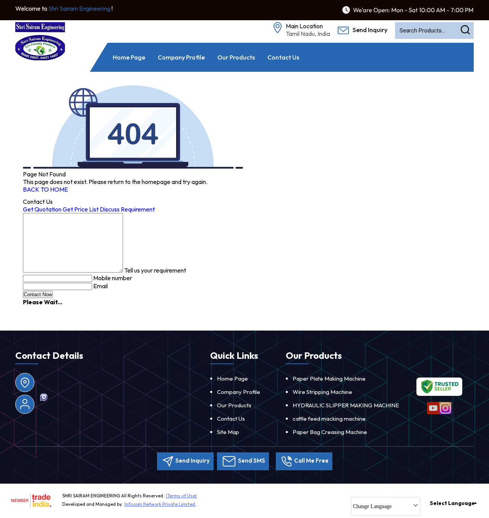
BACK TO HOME (45, 189)
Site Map (228, 432)
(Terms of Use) (181, 496)
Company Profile (181, 57)
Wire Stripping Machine (322, 391)
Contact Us (283, 57)
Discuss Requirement (127, 209)
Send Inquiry (369, 30)
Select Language (452, 503)
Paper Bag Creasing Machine (330, 432)
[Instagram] (445, 412)
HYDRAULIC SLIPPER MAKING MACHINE (346, 405)
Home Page (129, 57)
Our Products (236, 57)
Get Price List (81, 209)
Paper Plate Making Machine (329, 378)
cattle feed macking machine (329, 418)
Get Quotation (42, 209)
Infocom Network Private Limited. (160, 504)
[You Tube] (433, 412)
